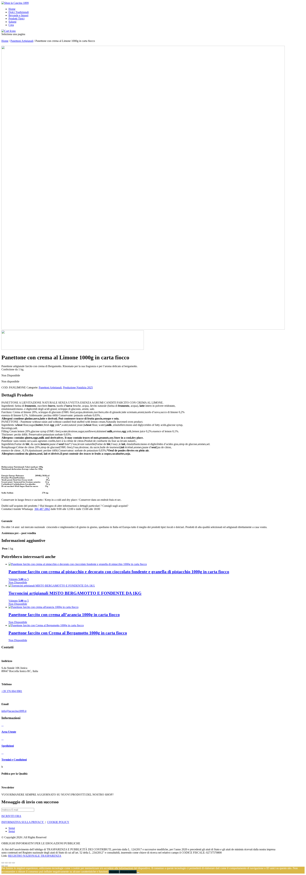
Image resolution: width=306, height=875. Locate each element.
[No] (138, 872)
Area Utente (8, 731)
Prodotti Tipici (16, 18)
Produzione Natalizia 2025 (78, 387)
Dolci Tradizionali (18, 12)
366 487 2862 (42, 508)
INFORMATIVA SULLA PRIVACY (22, 822)
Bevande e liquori (18, 15)
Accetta (114, 871)
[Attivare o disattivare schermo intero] (6, 862)
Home (11, 8)
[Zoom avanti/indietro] (2, 862)
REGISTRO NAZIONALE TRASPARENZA (34, 855)
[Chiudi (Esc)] (13, 862)
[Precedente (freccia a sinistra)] (2, 865)
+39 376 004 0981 (11, 691)
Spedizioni (7, 745)
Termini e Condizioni (14, 759)
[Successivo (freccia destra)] (6, 865)
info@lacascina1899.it (13, 711)
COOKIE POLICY (58, 822)
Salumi (12, 21)
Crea (11, 24)
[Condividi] (9, 862)
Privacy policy (128, 871)
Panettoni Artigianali (21, 40)
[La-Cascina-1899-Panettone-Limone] (143, 328)
